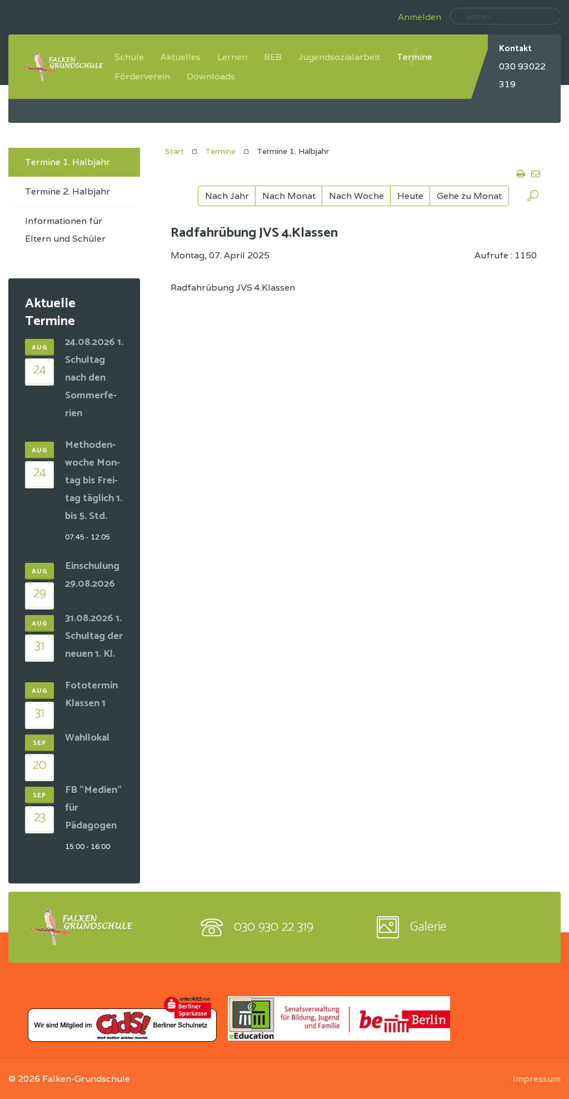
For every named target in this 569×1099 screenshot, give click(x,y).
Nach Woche (356, 196)
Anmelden (419, 17)
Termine (414, 57)
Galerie (428, 927)
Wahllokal (87, 738)
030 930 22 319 (273, 927)
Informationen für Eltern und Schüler (65, 229)
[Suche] (532, 197)
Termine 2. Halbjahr (67, 191)
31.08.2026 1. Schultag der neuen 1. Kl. (94, 636)
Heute (410, 196)
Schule (129, 57)
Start (174, 151)
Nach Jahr (227, 196)
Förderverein (142, 76)
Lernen (232, 57)
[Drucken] (520, 175)
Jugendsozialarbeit (339, 57)
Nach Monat (289, 196)
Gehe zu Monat (469, 196)
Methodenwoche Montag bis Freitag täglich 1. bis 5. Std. (93, 480)
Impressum (537, 1079)
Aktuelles (181, 57)
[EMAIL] (534, 175)
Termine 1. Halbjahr (67, 162)
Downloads (211, 76)
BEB (273, 57)
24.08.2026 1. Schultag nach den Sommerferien (94, 378)
